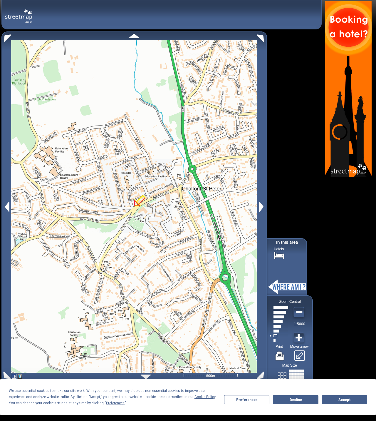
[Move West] (6, 207)
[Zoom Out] (299, 312)
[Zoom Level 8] (279, 307)
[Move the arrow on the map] (299, 353)
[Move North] (134, 36)
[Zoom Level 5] (279, 321)
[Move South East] (261, 375)
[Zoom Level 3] (279, 331)
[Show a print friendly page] (279, 353)
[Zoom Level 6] (279, 316)
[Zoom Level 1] (279, 340)
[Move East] (262, 207)
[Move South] (146, 377)
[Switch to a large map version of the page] (291, 375)
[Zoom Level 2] (279, 335)
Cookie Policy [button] (204, 397)
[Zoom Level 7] (279, 312)
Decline (296, 400)
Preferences (247, 400)
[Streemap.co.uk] (18, 13)
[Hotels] (279, 255)
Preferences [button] (115, 403)
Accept (344, 400)
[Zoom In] (299, 337)
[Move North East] (262, 36)
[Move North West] (6, 36)
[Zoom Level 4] (279, 326)
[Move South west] (6, 375)
